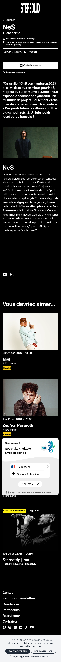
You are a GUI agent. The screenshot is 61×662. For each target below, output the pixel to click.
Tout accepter (18, 651)
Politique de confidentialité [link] (30, 656)
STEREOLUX (11, 42)
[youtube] (5, 274)
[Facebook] (4, 627)
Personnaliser (43, 651)
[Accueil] (30, 8)
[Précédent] (3, 20)
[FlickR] (15, 627)
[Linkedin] (20, 627)
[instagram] (12, 274)
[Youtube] (32, 627)
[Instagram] (9, 627)
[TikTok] (26, 627)
